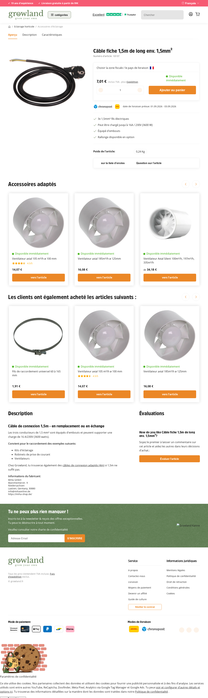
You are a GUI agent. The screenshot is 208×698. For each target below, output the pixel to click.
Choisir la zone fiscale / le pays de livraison (123, 68)
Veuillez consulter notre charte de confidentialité (38, 529)
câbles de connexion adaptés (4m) (83, 465)
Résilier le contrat (145, 606)
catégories (61, 15)
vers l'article (38, 277)
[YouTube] (189, 630)
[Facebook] (181, 630)
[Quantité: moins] (100, 90)
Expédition (132, 81)
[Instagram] (196, 630)
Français (190, 3)
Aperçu (12, 35)
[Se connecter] (191, 15)
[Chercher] (179, 14)
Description (29, 35)
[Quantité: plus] (139, 90)
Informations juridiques (182, 561)
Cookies (171, 593)
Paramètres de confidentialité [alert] (18, 676)
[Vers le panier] (197, 14)
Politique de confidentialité (151, 691)
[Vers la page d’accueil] (26, 15)
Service (133, 561)
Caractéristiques (52, 35)
